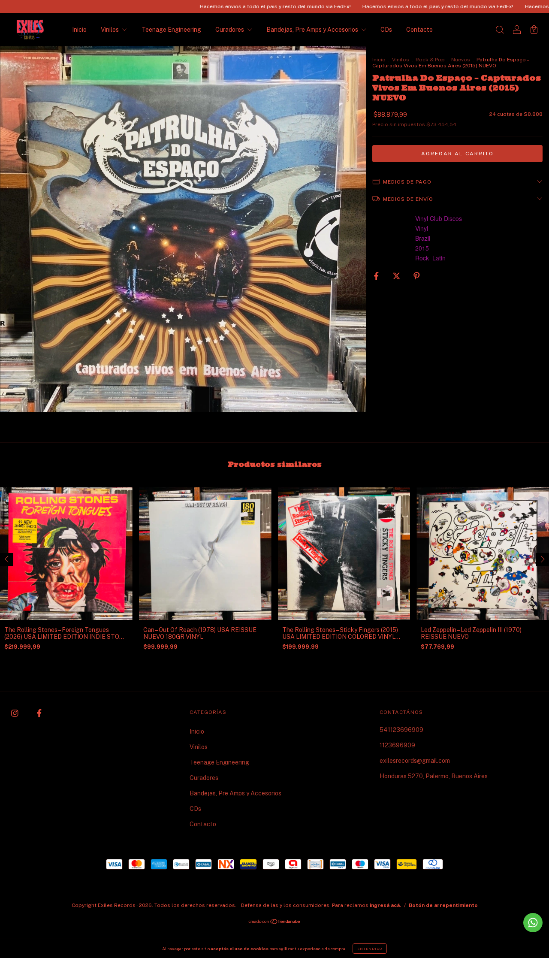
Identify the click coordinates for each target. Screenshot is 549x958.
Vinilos (110, 29)
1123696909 (397, 745)
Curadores (230, 29)
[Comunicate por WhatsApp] (533, 922)
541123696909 (401, 729)
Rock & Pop (430, 60)
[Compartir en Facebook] (377, 275)
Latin (439, 258)
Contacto (419, 29)
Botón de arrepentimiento (443, 905)
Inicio (79, 29)
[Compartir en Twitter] (397, 275)
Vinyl (421, 228)
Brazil (422, 238)
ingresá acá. (385, 905)
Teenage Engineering (171, 29)
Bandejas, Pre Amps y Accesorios (312, 29)
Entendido (369, 948)
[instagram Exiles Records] (15, 713)
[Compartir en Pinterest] (417, 275)
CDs (386, 29)
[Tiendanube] (275, 922)
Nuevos (460, 60)
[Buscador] (499, 30)
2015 (422, 248)
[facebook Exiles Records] (39, 713)
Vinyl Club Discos (438, 218)
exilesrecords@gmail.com (415, 760)
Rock (422, 258)
